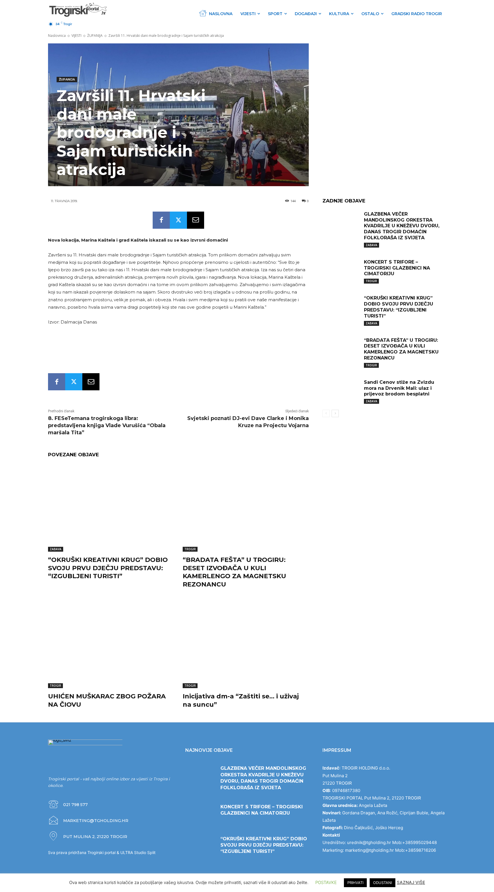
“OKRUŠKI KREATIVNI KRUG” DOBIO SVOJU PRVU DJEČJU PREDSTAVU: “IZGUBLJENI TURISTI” (108, 568)
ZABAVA (55, 549)
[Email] (195, 220)
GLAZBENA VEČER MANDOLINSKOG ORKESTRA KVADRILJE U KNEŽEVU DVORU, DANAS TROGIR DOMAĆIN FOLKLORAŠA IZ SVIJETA (401, 225)
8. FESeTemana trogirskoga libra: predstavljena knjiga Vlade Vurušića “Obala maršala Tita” (107, 425)
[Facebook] (161, 220)
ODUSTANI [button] (382, 882)
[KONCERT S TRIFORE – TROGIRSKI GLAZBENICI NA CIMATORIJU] (341, 271)
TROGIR (190, 549)
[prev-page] (326, 413)
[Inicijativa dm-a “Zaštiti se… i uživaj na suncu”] (246, 644)
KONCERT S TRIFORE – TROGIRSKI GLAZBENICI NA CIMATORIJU (397, 268)
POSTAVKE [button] (326, 882)
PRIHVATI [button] (355, 882)
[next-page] (335, 413)
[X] (178, 220)
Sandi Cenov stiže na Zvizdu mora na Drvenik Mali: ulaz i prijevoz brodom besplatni (399, 388)
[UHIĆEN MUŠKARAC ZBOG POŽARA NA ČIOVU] (111, 644)
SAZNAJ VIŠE (411, 882)
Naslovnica (57, 35)
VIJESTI (76, 35)
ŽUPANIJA (95, 35)
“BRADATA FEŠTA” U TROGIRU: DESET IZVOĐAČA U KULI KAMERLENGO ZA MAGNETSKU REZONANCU (234, 572)
